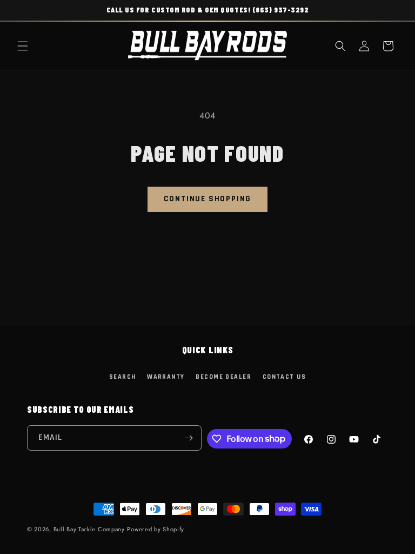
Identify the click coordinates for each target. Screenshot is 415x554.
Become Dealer (223, 377)
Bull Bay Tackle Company (89, 529)
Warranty (166, 377)
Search (122, 377)
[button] (23, 46)
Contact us (284, 377)
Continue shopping (208, 199)
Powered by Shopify (155, 529)
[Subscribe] (189, 438)
